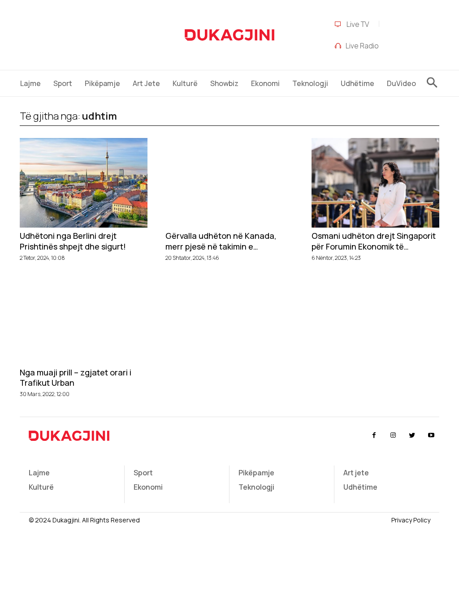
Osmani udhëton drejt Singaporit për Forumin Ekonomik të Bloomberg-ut (374, 241)
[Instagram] (393, 435)
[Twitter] (412, 435)
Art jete (356, 473)
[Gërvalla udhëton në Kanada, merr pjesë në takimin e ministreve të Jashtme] (229, 183)
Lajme (39, 473)
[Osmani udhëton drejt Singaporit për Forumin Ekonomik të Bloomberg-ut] (375, 183)
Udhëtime (360, 487)
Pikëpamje (256, 473)
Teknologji (256, 487)
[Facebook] (374, 435)
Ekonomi (148, 487)
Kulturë (41, 487)
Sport (143, 473)
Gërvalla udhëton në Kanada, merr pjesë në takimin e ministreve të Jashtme (221, 241)
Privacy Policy (410, 520)
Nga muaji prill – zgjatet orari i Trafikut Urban (75, 377)
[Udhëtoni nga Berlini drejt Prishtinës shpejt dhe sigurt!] (83, 183)
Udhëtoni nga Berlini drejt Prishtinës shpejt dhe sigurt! (73, 241)
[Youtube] (431, 435)
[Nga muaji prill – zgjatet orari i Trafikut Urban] (83, 319)
